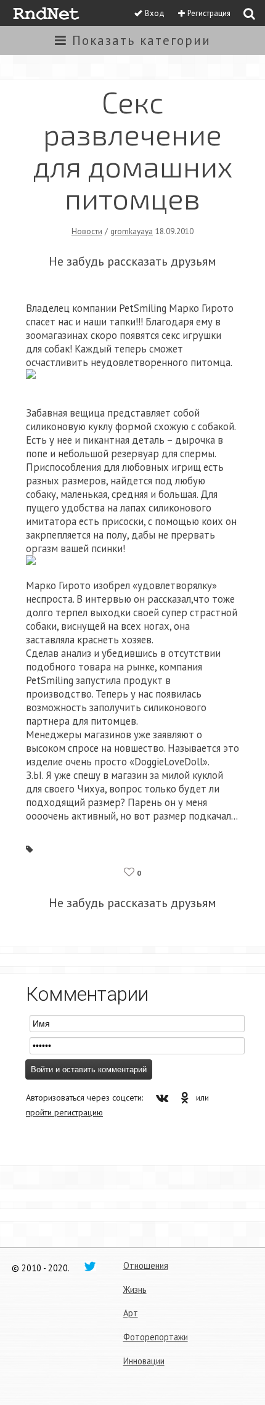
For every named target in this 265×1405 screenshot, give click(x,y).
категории (141, 40)
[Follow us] (90, 1265)
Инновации (144, 1361)
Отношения (145, 1265)
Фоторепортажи (155, 1337)
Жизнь (135, 1289)
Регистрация (208, 13)
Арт (130, 1313)
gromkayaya (131, 231)
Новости (86, 231)
